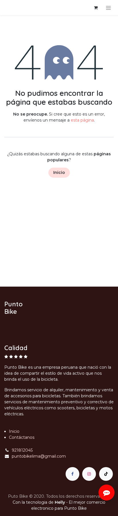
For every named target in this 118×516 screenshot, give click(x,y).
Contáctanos (21, 437)
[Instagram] (89, 474)
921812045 (22, 450)
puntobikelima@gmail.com (39, 456)
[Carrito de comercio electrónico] (96, 8)
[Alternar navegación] (108, 7)
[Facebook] (72, 474)
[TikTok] (106, 474)
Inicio (59, 172)
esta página (82, 120)
